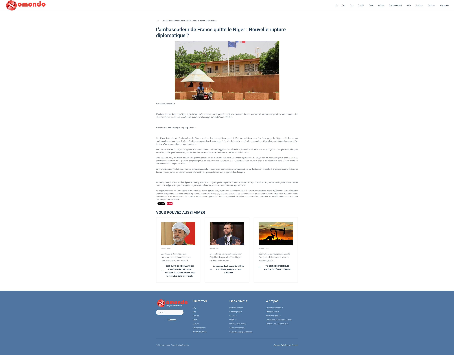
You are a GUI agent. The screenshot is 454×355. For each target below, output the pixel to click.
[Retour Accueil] (25, 5)
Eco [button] (351, 5)
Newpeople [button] (444, 5)
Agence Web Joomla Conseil (286, 345)
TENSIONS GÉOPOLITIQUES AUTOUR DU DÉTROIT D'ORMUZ (277, 268)
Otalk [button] (408, 5)
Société (196, 315)
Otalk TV (233, 319)
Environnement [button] (395, 5)
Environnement (199, 327)
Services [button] (431, 5)
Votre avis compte (237, 327)
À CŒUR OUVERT (200, 331)
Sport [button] (371, 5)
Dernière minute (236, 307)
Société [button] (361, 5)
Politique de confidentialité (277, 323)
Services (233, 315)
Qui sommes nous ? (274, 307)
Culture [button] (381, 5)
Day (343, 5)
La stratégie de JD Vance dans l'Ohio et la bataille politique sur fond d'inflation (228, 269)
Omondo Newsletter (237, 323)
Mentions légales (273, 315)
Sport (195, 319)
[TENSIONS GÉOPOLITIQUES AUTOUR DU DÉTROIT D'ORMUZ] (276, 233)
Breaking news (235, 311)
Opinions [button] (419, 5)
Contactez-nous (272, 311)
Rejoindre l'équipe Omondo (240, 331)
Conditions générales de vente (279, 319)
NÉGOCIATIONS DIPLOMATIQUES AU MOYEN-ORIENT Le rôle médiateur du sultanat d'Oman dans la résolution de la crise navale (180, 271)
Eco (194, 311)
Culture (196, 323)
